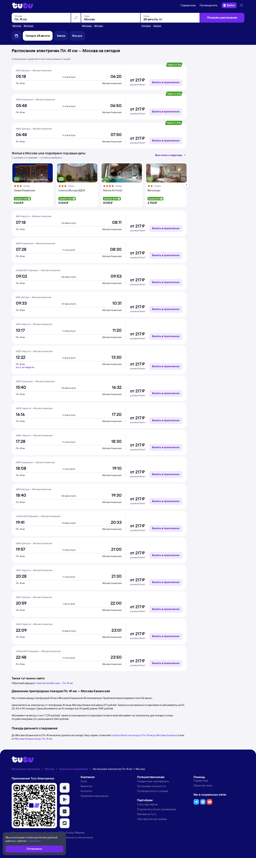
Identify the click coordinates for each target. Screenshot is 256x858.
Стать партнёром (147, 804)
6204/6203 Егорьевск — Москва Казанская (38, 516)
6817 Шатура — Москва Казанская (33, 297)
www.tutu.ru (70, 837)
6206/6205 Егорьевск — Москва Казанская (38, 651)
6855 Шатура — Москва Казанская (34, 543)
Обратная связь (202, 785)
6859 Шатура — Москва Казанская (34, 597)
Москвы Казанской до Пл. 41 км (33, 738)
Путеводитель (209, 5)
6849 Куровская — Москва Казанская (35, 462)
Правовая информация (95, 796)
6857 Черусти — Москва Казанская (34, 570)
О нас (84, 781)
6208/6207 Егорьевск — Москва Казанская (38, 270)
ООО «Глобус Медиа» (71, 832)
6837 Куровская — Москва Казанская (35, 381)
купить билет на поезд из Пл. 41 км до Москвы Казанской (145, 735)
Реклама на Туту (146, 814)
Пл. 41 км (20, 83)
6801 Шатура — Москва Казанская (34, 70)
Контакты (86, 791)
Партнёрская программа (152, 819)
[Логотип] (23, 5)
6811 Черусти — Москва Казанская (33, 216)
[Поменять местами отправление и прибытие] (76, 18)
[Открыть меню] (241, 5)
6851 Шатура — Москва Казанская (33, 489)
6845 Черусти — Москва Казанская (34, 435)
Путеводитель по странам (152, 791)
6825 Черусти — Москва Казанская (34, 351)
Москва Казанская (112, 83)
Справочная (188, 5)
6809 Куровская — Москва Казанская (35, 243)
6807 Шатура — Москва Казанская (34, 128)
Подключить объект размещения (156, 809)
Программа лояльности (151, 786)
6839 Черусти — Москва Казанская (34, 408)
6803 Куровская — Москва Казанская (35, 99)
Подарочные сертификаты (153, 781)
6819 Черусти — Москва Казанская (34, 324)
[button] (64, 788)
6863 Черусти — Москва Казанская (34, 624)
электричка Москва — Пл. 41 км (54, 683)
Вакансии (86, 786)
